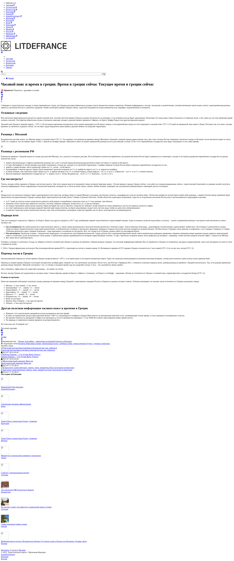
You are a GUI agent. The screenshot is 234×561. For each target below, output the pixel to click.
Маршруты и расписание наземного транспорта (21, 456)
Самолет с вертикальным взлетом (15, 473)
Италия (9, 20)
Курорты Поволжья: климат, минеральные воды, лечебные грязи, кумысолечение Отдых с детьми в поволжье (64, 344)
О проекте (14, 550)
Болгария (10, 12)
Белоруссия (11, 10)
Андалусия (10, 7)
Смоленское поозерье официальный (16, 404)
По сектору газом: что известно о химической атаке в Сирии (26, 507)
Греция (9, 14)
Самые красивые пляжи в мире (14, 524)
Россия (9, 31)
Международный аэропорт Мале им (16, 363)
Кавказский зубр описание (12, 387)
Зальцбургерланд (13, 16)
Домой (11, 78)
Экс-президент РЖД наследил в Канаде (17, 490)
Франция (10, 34)
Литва (8, 27)
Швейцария (11, 36)
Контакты (5, 550)
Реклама (22, 550)
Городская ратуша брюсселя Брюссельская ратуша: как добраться (28, 350)
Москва (9, 29)
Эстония (9, 38)
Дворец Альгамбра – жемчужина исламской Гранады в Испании (45, 341)
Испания (10, 18)
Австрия (9, 5)
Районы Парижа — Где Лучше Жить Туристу (20, 357)
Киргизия (10, 25)
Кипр (8, 23)
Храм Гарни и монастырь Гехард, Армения (19, 421)
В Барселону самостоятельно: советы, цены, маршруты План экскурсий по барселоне (36, 370)
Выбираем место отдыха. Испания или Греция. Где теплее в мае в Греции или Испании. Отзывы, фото (44, 541)
